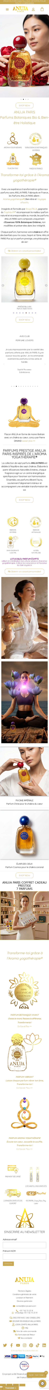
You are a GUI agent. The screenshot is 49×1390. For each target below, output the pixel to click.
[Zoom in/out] (22, 1385)
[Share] (9, 1385)
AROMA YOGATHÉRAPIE (13, 148)
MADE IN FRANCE (36, 169)
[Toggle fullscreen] (16, 1385)
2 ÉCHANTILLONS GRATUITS (36, 1186)
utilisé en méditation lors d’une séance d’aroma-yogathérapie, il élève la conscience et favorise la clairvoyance (24, 562)
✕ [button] (46, 1373)
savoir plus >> (28, 441)
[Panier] (42, 9)
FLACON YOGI (13, 168)
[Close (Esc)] (3, 1385)
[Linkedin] (44, 1345)
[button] (7, 9)
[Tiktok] (38, 1345)
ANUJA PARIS (24, 112)
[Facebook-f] (11, 1345)
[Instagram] (25, 1345)
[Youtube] (18, 1345)
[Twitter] (5, 1345)
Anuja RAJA (31, 209)
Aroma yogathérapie (14, 199)
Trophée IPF (9, 212)
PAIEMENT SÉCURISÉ (13, 1177)
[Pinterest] (31, 1345)
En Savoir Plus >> (24, 1026)
